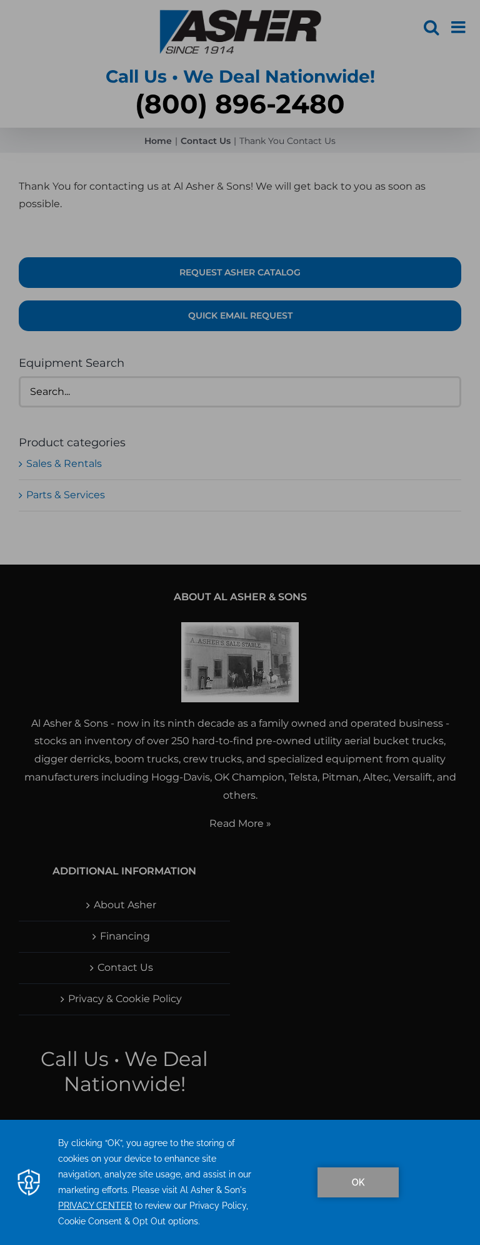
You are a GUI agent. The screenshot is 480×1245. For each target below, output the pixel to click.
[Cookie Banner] (240, 1182)
